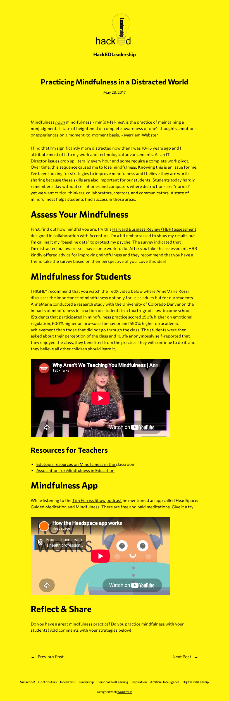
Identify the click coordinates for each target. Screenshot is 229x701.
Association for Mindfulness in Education (75, 470)
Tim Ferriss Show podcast (97, 500)
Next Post (182, 656)
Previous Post (51, 656)
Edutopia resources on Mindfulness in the (76, 464)
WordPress (124, 691)
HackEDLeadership (114, 54)
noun (60, 121)
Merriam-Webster (141, 134)
